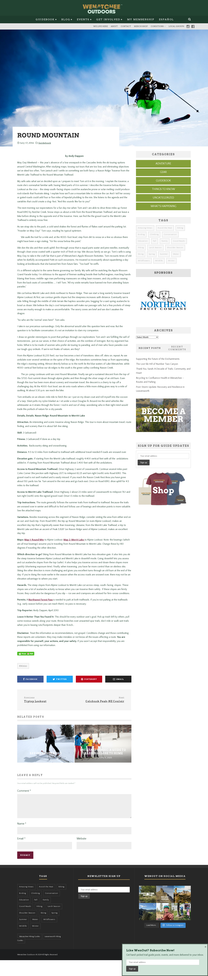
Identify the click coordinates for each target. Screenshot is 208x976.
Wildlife (159, 261)
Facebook (192, 26)
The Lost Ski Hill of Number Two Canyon (157, 364)
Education (143, 241)
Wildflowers (144, 261)
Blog (65, 19)
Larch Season (155, 248)
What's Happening (163, 206)
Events (83, 19)
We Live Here (100, 26)
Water (176, 254)
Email (21, 838)
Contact (126, 26)
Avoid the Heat (165, 228)
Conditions (157, 26)
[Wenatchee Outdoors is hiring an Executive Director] (164, 894)
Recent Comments (177, 348)
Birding (141, 234)
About (114, 26)
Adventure (163, 163)
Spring (152, 254)
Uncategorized (163, 197)
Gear (163, 172)
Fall (154, 241)
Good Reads (179, 241)
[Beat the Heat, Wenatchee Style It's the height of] (147, 894)
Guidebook (45, 19)
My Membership (140, 19)
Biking (180, 228)
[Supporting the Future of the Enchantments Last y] (182, 894)
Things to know (163, 189)
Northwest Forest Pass (40, 599)
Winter (23, 666)
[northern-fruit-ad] (163, 320)
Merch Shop (141, 26)
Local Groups (176, 26)
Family (165, 241)
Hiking (141, 248)
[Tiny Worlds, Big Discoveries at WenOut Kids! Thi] (182, 911)
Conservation (170, 234)
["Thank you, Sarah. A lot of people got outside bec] (164, 911)
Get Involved (108, 19)
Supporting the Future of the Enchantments (158, 359)
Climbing (154, 234)
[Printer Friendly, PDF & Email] (25, 655)
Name (21, 823)
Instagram (188, 26)
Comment (24, 790)
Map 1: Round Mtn (34, 539)
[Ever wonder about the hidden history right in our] (147, 911)
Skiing (140, 254)
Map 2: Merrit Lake (74, 539)
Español (166, 19)
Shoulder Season (175, 248)
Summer (164, 254)
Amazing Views (145, 228)
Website (81, 838)
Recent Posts (150, 348)
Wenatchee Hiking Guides (29, 936)
